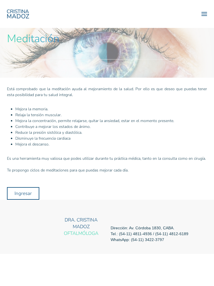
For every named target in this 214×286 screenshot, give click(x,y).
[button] (204, 14)
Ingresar (23, 193)
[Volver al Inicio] (18, 14)
